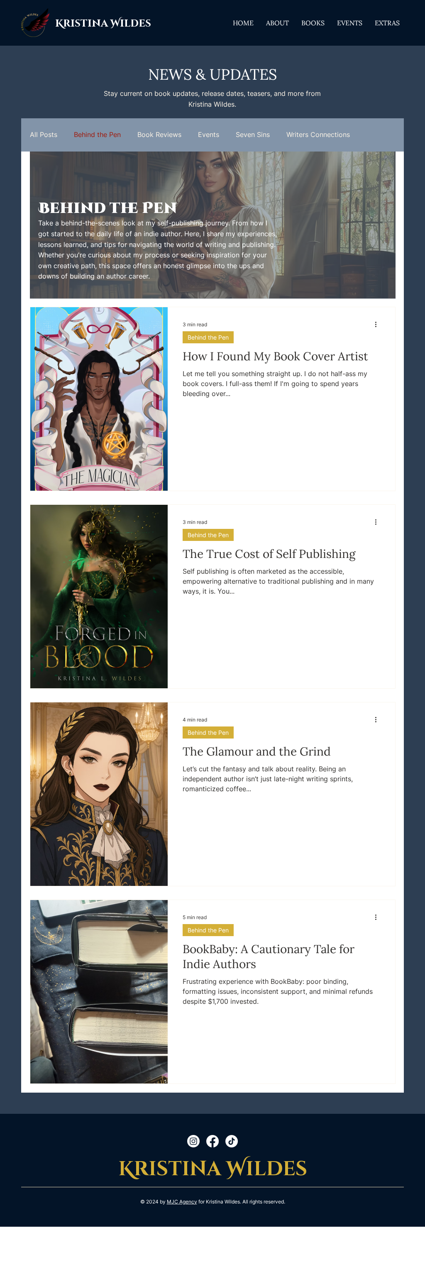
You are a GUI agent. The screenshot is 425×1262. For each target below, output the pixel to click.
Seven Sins (253, 134)
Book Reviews (159, 134)
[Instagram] (193, 1141)
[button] (313, 22)
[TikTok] (231, 1141)
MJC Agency (182, 1201)
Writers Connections (318, 134)
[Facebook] (212, 1141)
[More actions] (379, 324)
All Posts (43, 134)
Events (208, 134)
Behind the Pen (97, 134)
